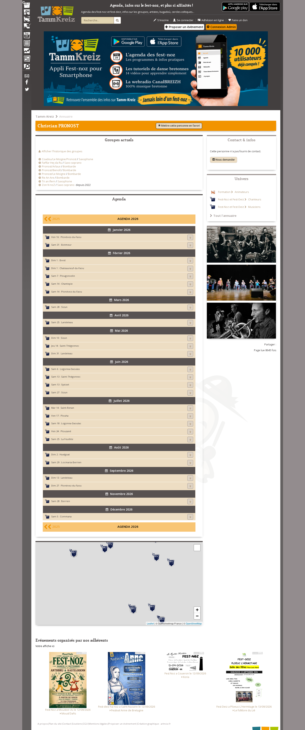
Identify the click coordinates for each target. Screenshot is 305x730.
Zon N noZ (48, 185)
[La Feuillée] (110, 545)
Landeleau (67, 322)
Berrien (65, 501)
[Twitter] (26, 91)
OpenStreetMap (194, 623)
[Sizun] (74, 553)
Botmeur (66, 244)
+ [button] (197, 609)
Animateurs (241, 192)
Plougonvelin (67, 275)
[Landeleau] (152, 607)
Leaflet (150, 623)
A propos (43, 723)
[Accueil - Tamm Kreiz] (56, 12)
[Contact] (26, 77)
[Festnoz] (26, 5)
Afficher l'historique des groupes (62, 151)
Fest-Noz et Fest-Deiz (231, 199)
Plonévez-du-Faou (71, 237)
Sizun (64, 306)
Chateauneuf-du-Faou (72, 268)
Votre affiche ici (44, 646)
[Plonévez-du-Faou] (133, 609)
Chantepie (67, 283)
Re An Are (48, 177)
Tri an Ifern (48, 181)
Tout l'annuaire (225, 215)
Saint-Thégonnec (69, 345)
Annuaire (66, 116)
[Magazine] (26, 59)
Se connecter (185, 20)
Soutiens (77, 723)
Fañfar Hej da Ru (52, 163)
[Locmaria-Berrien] (171, 562)
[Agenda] (26, 36)
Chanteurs (254, 199)
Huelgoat (65, 454)
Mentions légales (98, 723)
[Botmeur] (104, 548)
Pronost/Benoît (51, 170)
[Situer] (190, 237)
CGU (85, 723)
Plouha (64, 415)
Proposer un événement (122, 723)
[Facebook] (26, 84)
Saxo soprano (73, 163)
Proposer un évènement (185, 27)
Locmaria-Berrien (71, 462)
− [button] (197, 616)
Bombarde (69, 166)
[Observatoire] (26, 51)
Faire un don (240, 20)
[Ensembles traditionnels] (26, 24)
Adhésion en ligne (212, 20)
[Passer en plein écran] (197, 548)
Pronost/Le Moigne (54, 174)
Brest (63, 260)
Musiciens (254, 207)
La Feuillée (67, 439)
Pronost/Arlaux (51, 166)
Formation (224, 192)
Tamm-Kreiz (44, 116)
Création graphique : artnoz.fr (154, 723)
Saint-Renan (67, 407)
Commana (66, 516)
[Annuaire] (26, 44)
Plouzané (66, 431)
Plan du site (55, 723)
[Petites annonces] (26, 67)
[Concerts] (26, 12)
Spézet (65, 384)
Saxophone (86, 159)
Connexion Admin (223, 27)
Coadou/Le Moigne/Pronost (59, 159)
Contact (66, 723)
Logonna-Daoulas (70, 368)
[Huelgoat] (156, 557)
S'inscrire (163, 20)
